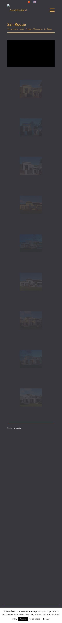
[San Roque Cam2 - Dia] (30, 397)
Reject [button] (46, 619)
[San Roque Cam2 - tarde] (30, 320)
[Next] (50, 495)
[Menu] (51, 10)
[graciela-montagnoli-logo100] (26, 10)
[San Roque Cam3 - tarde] (30, 204)
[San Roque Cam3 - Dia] (30, 281)
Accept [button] (23, 619)
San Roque (16, 24)
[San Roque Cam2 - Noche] (30, 359)
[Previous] (11, 495)
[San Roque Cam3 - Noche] (30, 243)
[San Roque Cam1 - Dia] (30, 166)
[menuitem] (29, 2)
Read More (34, 618)
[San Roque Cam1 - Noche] (30, 127)
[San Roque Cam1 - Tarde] (30, 89)
